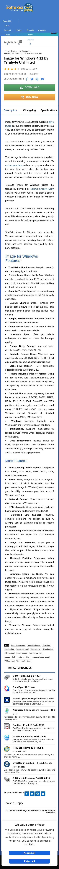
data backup (9, 649)
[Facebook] (7, 44)
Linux (29, 55)
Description (10, 110)
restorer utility (23, 657)
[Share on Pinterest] (37, 80)
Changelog (29, 110)
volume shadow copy (40, 657)
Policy (18, 30)
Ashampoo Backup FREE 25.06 (29, 736)
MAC (18, 55)
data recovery (22, 649)
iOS (41, 55)
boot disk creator (18, 645)
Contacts (42, 30)
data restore (35, 649)
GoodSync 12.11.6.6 (24, 687)
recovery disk (10, 657)
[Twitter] (18, 44)
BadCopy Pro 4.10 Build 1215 (28, 725)
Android (52, 55)
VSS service (9, 661)
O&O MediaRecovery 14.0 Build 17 (31, 778)
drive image (9, 653)
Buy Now (32, 97)
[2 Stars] (8, 69)
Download (31, 87)
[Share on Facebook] (27, 80)
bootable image (34, 645)
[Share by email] (42, 80)
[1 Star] (5, 69)
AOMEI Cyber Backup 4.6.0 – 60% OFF (33, 698)
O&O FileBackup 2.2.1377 (27, 676)
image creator (21, 653)
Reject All (29, 861)
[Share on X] (32, 80)
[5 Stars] (18, 69)
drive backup (48, 649)
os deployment (36, 653)
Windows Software (23, 661)
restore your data (13, 165)
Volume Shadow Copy (42, 188)
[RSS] (30, 44)
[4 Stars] (15, 69)
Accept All (29, 853)
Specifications (49, 110)
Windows (6, 55)
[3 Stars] (11, 69)
